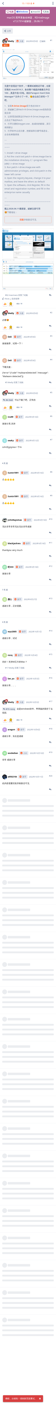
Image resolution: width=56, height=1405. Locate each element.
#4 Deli (9, 400)
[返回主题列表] (3, 3)
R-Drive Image (19, 105)
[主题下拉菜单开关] (53, 3)
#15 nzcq (10, 709)
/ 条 (27, 3)
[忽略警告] (40, 1398)
